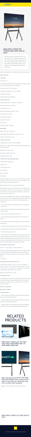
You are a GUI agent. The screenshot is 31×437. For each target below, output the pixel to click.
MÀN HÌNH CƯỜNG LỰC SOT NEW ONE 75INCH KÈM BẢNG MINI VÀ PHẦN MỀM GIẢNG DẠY (14, 343)
